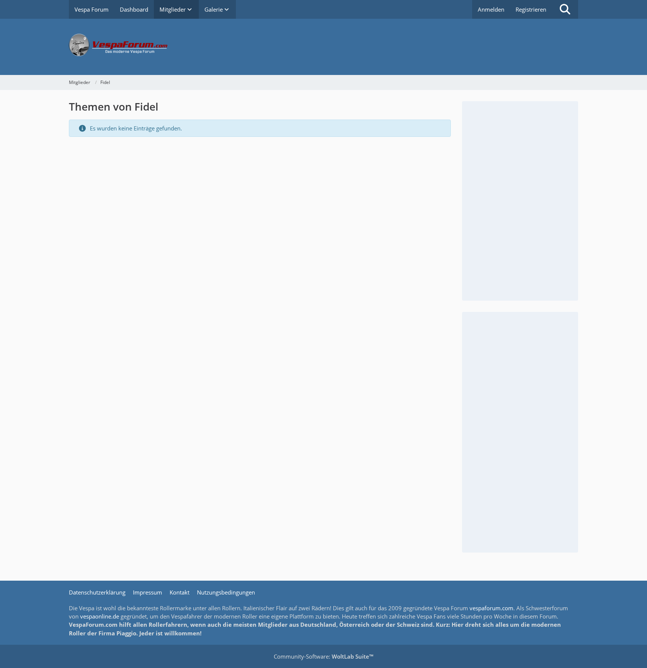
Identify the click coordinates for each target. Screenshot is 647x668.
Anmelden (491, 9)
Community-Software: (323, 656)
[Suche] (565, 9)
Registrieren (531, 9)
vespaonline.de (99, 616)
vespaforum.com (491, 608)
